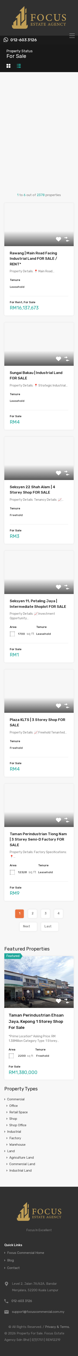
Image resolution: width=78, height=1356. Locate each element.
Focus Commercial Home (25, 1253)
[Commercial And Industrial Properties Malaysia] (39, 30)
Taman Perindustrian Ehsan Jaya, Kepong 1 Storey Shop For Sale (36, 1021)
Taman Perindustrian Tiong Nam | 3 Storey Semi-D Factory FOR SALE (38, 839)
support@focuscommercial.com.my (38, 1312)
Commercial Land (22, 1164)
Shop (13, 1119)
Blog (10, 1260)
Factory (15, 1138)
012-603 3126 (23, 40)
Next (26, 926)
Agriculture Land (21, 1158)
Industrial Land (20, 1170)
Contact (13, 1268)
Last (48, 926)
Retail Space (18, 1112)
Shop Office (17, 1125)
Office (13, 1106)
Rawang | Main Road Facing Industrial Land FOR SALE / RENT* (33, 258)
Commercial (15, 1099)
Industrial (14, 1132)
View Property (39, 237)
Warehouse (17, 1145)
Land (11, 1151)
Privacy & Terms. (57, 1327)
